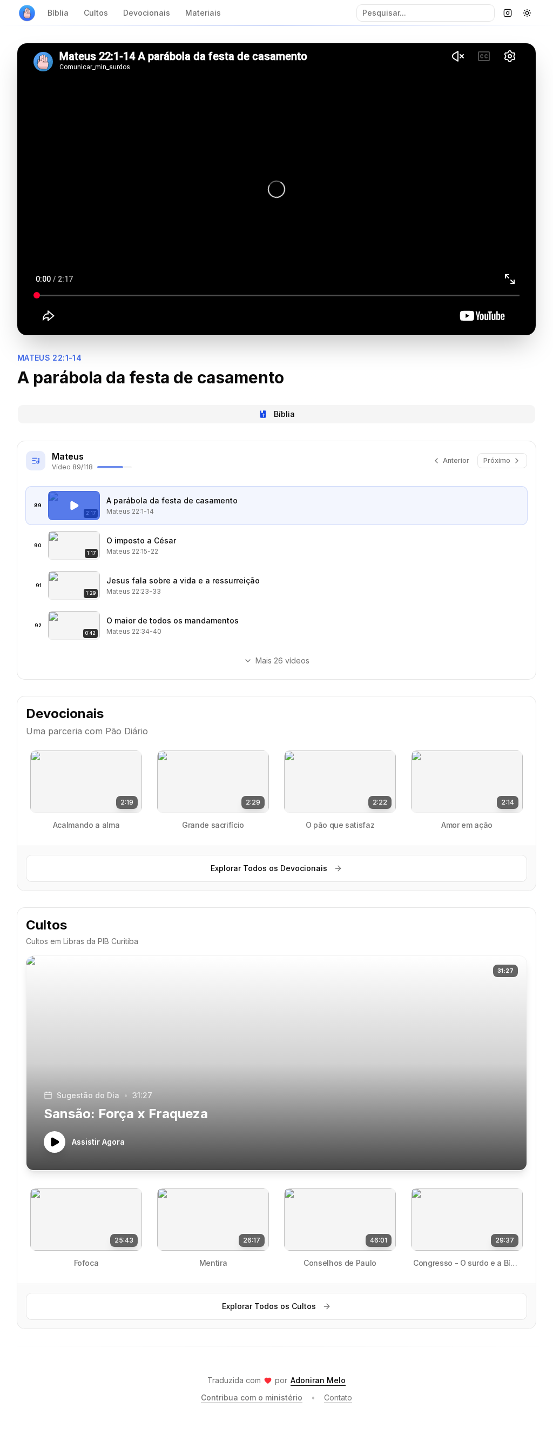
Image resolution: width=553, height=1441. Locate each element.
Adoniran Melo (318, 1380)
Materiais (203, 12)
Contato (338, 1397)
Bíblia (58, 12)
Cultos (96, 12)
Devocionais (146, 12)
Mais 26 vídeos (282, 660)
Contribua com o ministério (251, 1397)
